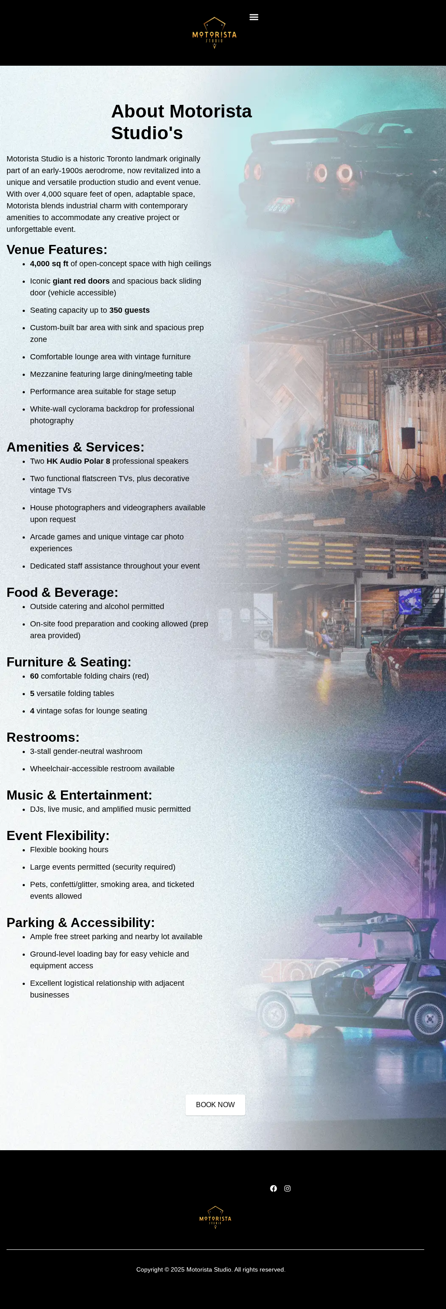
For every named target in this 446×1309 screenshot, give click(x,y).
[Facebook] (273, 1188)
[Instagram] (287, 1188)
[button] (254, 17)
